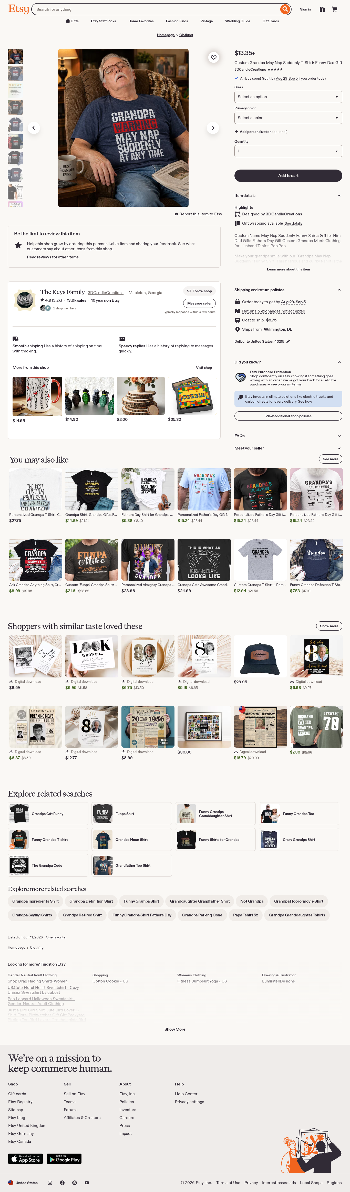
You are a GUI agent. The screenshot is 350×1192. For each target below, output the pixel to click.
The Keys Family (62, 292)
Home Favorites (141, 21)
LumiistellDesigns (278, 981)
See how (305, 401)
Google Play (64, 1159)
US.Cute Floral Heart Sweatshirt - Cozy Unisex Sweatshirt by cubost (43, 990)
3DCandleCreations (250, 69)
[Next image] (213, 128)
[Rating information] (42, 300)
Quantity (241, 141)
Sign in (305, 9)
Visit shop (204, 367)
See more (330, 459)
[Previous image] (34, 128)
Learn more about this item (288, 269)
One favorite (56, 937)
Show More (175, 1029)
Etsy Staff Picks (103, 21)
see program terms (286, 384)
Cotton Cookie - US (110, 981)
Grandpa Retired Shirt (85, 916)
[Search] (285, 9)
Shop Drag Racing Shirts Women (38, 981)
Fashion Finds (177, 21)
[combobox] (155, 9)
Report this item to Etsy (200, 214)
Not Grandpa (254, 902)
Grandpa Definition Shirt (93, 902)
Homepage (166, 35)
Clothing (186, 35)
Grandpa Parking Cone (204, 916)
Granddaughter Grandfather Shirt (202, 902)
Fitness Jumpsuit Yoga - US (202, 981)
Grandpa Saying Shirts (34, 916)
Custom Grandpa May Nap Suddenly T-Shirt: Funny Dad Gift (288, 62)
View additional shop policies (288, 416)
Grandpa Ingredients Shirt (37, 902)
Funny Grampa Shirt (144, 902)
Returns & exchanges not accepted (273, 311)
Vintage (206, 21)
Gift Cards (271, 21)
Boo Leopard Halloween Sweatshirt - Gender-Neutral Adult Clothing (41, 1001)
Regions (334, 1182)
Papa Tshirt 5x (248, 916)
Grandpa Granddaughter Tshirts (299, 916)
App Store (25, 1159)
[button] (199, 303)
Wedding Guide (237, 21)
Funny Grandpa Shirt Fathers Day (144, 916)
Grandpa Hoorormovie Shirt (301, 902)
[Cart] (334, 9)
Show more (329, 626)
